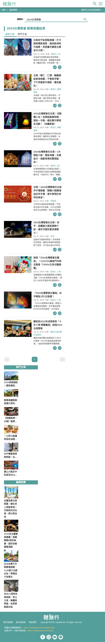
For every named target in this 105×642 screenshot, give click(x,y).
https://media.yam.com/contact (40, 631)
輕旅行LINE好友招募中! (91, 10)
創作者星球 (21, 622)
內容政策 (32, 622)
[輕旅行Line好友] (60, 637)
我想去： (21, 19)
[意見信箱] (54, 637)
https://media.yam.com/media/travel (39, 628)
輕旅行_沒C (56, 54)
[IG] (48, 637)
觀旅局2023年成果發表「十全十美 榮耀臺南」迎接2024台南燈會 (47, 325)
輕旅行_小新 (55, 272)
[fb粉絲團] (42, 637)
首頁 (4, 10)
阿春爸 (53, 201)
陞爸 (52, 236)
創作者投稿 (8, 622)
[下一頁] (62, 359)
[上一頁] (7, 359)
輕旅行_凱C (55, 166)
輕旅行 (9, 3)
